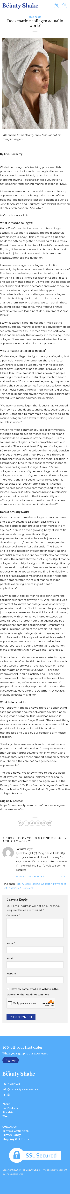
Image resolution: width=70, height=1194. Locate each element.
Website (11, 973)
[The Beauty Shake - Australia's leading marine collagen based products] (20, 5)
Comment (13, 915)
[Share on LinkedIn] (49, 823)
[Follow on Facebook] (4, 1095)
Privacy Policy (11, 1135)
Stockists (7, 1112)
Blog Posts (35, 17)
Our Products (10, 1108)
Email (10, 958)
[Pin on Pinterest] (44, 823)
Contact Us (9, 1127)
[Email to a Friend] (38, 823)
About (6, 1104)
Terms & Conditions (15, 1131)
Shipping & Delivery (15, 1139)
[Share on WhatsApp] (20, 823)
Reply (64, 876)
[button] (56, 5)
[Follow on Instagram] (8, 1095)
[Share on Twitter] (32, 823)
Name (11, 943)
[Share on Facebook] (26, 823)
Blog (5, 1116)
